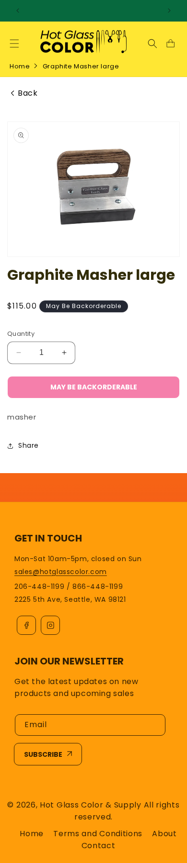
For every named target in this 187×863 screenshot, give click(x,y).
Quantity (21, 333)
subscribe (43, 754)
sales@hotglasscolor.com (60, 571)
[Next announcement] (169, 10)
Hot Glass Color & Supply (90, 804)
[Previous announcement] (17, 10)
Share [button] (28, 445)
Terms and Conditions (97, 833)
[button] (14, 43)
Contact (99, 845)
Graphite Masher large (81, 66)
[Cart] (170, 43)
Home (20, 66)
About (164, 833)
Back (27, 93)
